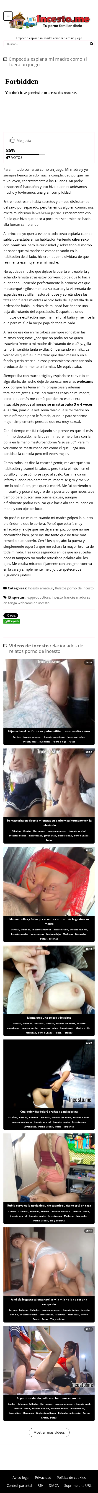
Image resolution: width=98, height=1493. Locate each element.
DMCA (54, 1485)
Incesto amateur (40, 588)
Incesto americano (54, 737)
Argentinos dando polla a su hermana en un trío (49, 1398)
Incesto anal (83, 1403)
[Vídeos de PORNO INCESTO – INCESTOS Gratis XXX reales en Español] (49, 9)
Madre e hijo (53, 934)
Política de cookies (71, 1477)
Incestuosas (29, 741)
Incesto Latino (81, 1117)
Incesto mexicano (22, 1122)
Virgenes (69, 1126)
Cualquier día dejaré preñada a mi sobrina (49, 1112)
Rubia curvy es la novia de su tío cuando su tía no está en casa (49, 1205)
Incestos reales (76, 737)
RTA (40, 1485)
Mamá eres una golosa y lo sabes (49, 1018)
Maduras (68, 934)
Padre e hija (59, 741)
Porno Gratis (81, 835)
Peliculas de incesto (69, 1413)
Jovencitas (44, 741)
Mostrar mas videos (49, 1432)
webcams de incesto (33, 603)
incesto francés (63, 597)
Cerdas (17, 737)
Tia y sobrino (57, 1319)
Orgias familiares (46, 1413)
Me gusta (24, 140)
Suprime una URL (78, 1485)
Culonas (25, 929)
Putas (72, 741)
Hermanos (39, 831)
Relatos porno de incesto (74, 588)
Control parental (19, 1485)
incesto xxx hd (77, 831)
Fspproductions (38, 597)
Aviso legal (21, 1477)
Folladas (39, 1023)
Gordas (50, 1023)
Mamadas (80, 934)
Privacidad (43, 1477)
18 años (16, 831)
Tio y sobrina (57, 1220)
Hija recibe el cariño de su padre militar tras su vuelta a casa (49, 731)
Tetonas (53, 938)
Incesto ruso (61, 929)
